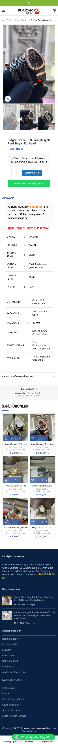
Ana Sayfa (7, 20)
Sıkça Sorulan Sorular (14, 715)
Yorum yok (30, 604)
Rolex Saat (8, 655)
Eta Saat (6, 649)
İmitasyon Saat (10, 644)
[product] (15, 427)
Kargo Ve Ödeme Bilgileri (17, 376)
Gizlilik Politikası (11, 704)
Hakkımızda (8, 688)
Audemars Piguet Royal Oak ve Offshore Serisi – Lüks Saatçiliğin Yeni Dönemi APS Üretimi (34, 615)
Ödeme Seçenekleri (13, 699)
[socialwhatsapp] (29, 3)
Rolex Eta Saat (10, 660)
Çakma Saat (8, 666)
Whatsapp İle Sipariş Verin (29, 183)
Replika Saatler (10, 638)
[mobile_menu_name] (3, 11)
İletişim (6, 693)
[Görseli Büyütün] (8, 99)
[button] (33, 737)
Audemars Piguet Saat (14, 672)
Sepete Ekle (32, 173)
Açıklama (8, 198)
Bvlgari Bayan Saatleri (41, 20)
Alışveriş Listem (11, 710)
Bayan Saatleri (21, 20)
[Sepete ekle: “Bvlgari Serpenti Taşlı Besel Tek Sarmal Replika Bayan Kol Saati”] (39, 438)
